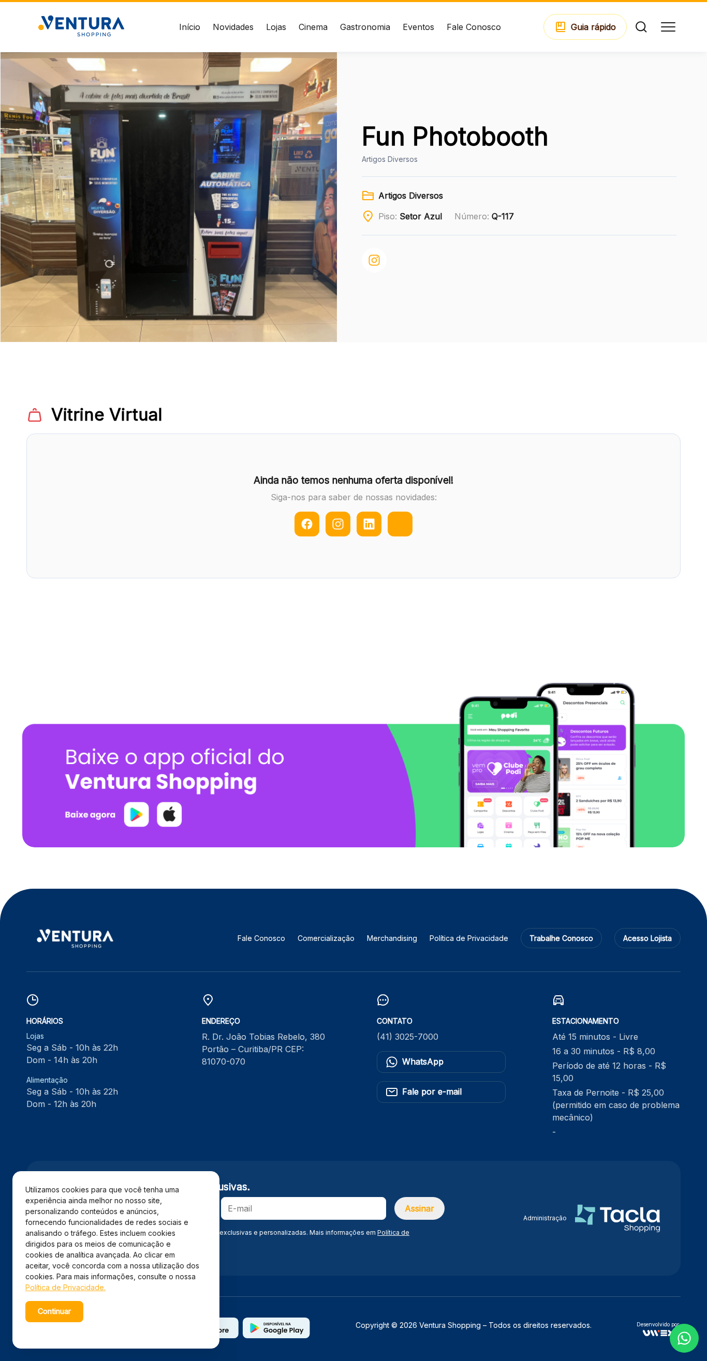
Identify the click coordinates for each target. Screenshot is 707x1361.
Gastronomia (365, 27)
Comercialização (326, 938)
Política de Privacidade (469, 938)
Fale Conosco (474, 27)
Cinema (313, 27)
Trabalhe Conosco (561, 938)
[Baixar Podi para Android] (276, 1335)
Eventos (418, 27)
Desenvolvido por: (659, 1324)
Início (189, 27)
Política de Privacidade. (65, 1287)
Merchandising (392, 938)
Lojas (276, 27)
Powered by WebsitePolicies (69, 1329)
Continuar (54, 1311)
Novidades (233, 27)
